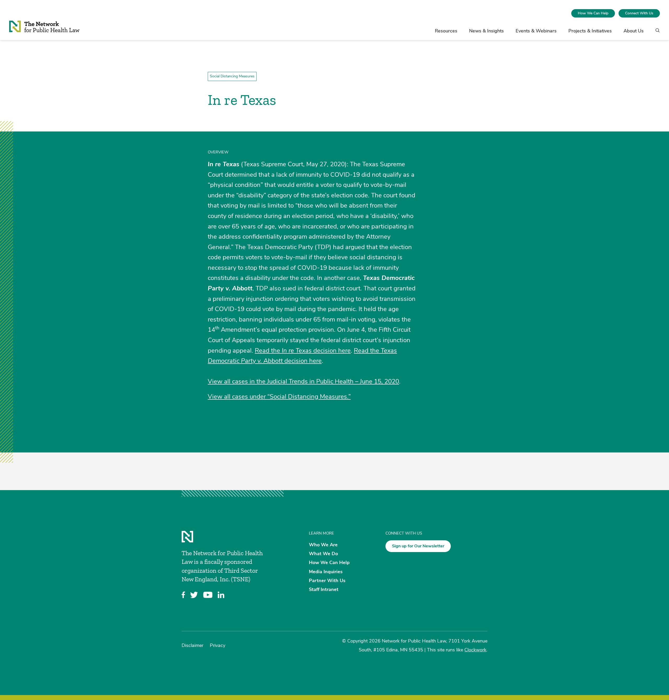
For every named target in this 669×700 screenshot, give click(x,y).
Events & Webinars (536, 31)
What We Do (323, 553)
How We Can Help (593, 13)
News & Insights (486, 31)
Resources (446, 31)
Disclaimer (192, 645)
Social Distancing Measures (232, 76)
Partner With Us (327, 580)
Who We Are (323, 545)
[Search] (656, 32)
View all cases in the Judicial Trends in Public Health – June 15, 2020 (303, 381)
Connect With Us (639, 13)
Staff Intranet (323, 589)
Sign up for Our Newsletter (418, 546)
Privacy (217, 645)
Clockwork (475, 650)
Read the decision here (303, 350)
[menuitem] (593, 13)
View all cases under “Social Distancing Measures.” (279, 396)
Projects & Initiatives (590, 31)
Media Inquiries (326, 571)
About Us (634, 31)
